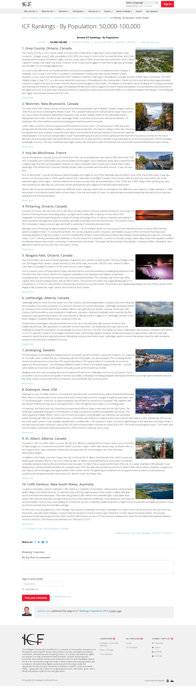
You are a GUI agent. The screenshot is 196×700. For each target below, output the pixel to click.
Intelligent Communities (40, 18)
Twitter (157, 647)
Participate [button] (78, 11)
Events (129, 643)
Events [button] (107, 11)
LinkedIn (158, 651)
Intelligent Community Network (109, 644)
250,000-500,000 (102, 42)
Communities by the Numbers (66, 18)
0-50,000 (41, 42)
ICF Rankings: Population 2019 (95, 18)
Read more (27, 97)
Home (24, 18)
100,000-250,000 (80, 42)
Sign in (167, 4)
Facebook (158, 643)
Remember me (31, 589)
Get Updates (152, 11)
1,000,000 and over (149, 42)
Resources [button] (94, 11)
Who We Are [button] (30, 11)
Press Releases (106, 654)
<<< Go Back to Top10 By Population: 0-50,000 (45, 528)
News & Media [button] (124, 11)
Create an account (62, 596)
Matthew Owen (44, 611)
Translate (147, 5)
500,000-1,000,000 (125, 42)
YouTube (158, 656)
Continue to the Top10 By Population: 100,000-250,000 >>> (144, 533)
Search (139, 11)
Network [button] (63, 11)
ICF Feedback (131, 647)
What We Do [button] (47, 11)
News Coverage (106, 650)
